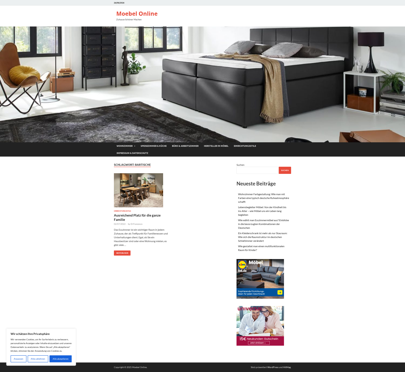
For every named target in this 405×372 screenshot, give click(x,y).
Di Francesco (136, 224)
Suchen (240, 164)
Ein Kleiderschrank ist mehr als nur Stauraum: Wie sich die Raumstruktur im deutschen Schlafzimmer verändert (262, 237)
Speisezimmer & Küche (154, 146)
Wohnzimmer (125, 146)
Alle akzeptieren (61, 358)
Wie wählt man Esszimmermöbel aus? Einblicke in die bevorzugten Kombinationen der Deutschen (263, 224)
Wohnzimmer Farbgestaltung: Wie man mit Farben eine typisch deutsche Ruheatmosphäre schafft (263, 198)
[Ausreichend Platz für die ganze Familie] (141, 191)
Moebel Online (137, 13)
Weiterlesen (121, 252)
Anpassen (18, 358)
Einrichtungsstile (245, 146)
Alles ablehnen (38, 358)
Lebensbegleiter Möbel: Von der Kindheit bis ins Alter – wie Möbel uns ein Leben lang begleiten (262, 211)
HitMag (287, 367)
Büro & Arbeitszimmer (185, 146)
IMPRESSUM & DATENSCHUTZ (132, 153)
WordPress (272, 367)
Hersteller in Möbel (216, 146)
